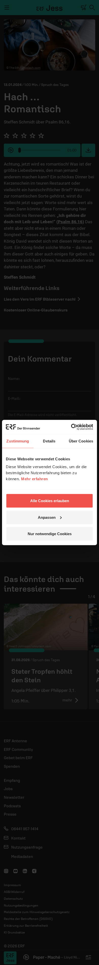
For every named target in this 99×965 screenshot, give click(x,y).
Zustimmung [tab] (17, 441)
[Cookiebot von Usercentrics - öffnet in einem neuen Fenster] (71, 427)
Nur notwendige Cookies (50, 534)
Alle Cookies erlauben (49, 501)
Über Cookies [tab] (81, 441)
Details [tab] (49, 441)
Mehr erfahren (34, 479)
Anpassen (47, 517)
